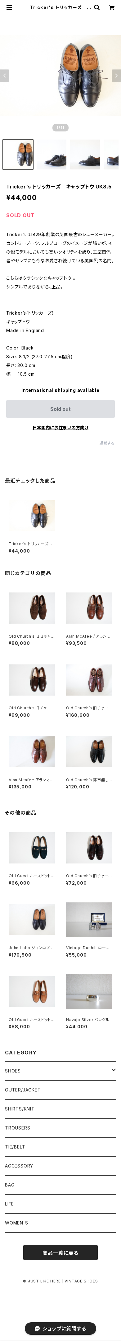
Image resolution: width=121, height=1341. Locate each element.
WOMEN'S (16, 1222)
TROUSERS (17, 1127)
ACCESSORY (19, 1165)
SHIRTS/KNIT (20, 1108)
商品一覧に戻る (60, 1253)
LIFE (9, 1203)
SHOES (13, 1070)
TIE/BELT (15, 1146)
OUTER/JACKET (23, 1089)
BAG (9, 1184)
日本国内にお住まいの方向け (60, 427)
